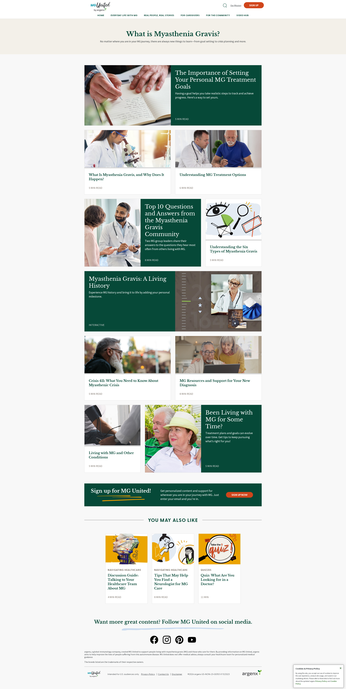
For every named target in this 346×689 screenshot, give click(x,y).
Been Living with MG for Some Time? (229, 419)
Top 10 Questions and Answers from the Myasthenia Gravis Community (170, 220)
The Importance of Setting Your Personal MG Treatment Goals (215, 80)
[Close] (340, 668)
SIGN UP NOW (239, 494)
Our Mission (235, 5)
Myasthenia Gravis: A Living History (127, 282)
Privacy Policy (148, 674)
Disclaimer (177, 674)
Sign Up (253, 5)
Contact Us (163, 674)
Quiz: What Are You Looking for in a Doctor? (217, 579)
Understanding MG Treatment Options (213, 175)
